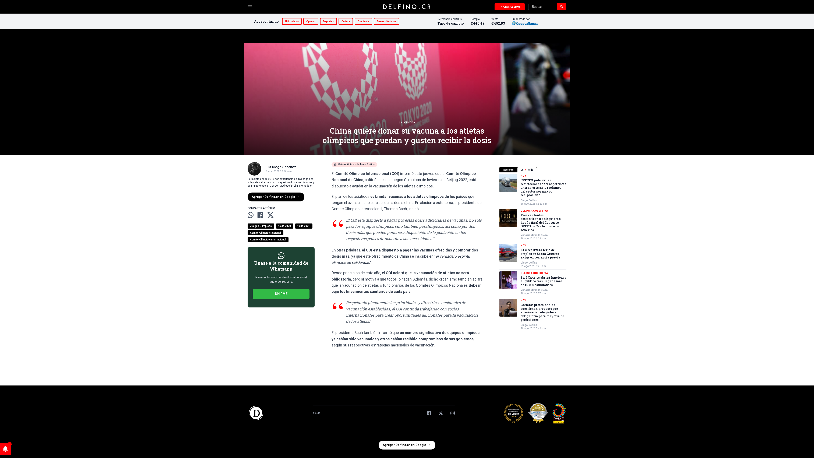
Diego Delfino (529, 200)
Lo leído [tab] (527, 169)
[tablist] (532, 169)
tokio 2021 (304, 226)
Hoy (523, 175)
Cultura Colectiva (534, 210)
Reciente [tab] (508, 169)
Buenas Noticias (386, 21)
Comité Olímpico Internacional (268, 239)
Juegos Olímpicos (261, 226)
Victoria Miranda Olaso (534, 235)
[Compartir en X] (270, 215)
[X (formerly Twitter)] (440, 413)
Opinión (310, 21)
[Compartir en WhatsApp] (251, 215)
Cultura (345, 21)
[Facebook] (428, 413)
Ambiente (363, 21)
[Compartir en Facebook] (260, 215)
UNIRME (281, 294)
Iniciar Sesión (510, 6)
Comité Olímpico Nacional (265, 232)
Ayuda (316, 413)
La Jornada (407, 122)
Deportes (328, 21)
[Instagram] (452, 413)
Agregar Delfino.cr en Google (273, 197)
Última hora (292, 21)
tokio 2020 (285, 226)
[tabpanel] (532, 252)
